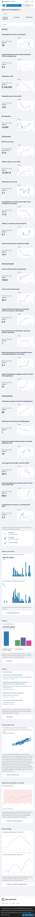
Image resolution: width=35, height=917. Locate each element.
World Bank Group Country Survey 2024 (13, 693)
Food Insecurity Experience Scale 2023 (12, 700)
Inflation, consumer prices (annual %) (14, 223)
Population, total (7, 76)
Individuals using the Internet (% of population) (17, 401)
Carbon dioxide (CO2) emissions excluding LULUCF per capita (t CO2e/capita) (15, 309)
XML (12, 534)
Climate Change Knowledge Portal (17, 884)
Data (13, 1)
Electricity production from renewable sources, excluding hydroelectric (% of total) (17, 353)
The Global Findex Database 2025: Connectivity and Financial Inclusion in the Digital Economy (15, 683)
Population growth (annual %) (11, 96)
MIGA (13, 903)
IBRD (3, 903)
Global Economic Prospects (14, 821)
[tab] (5, 17)
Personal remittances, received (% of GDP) (15, 243)
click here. (7, 914)
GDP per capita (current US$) (11, 162)
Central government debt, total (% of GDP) (15, 463)
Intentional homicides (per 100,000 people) (15, 421)
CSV (9, 534)
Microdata (10, 717)
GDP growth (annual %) (9, 182)
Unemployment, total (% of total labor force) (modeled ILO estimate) (16, 202)
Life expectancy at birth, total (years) (14, 34)
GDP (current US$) (7, 142)
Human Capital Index (13, 775)
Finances (9, 661)
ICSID (17, 903)
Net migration (6, 116)
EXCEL (16, 534)
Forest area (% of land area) (11, 289)
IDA (6, 903)
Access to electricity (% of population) (14, 269)
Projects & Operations (13, 613)
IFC (10, 903)
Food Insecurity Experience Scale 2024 (12, 675)
